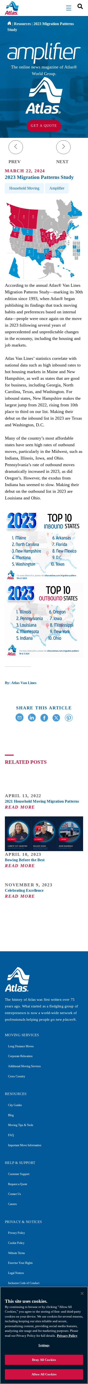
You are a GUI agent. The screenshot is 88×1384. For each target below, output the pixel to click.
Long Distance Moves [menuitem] (21, 1046)
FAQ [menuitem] (11, 1135)
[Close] (82, 1293)
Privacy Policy (67, 1335)
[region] (44, 1335)
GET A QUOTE (44, 125)
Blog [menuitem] (11, 1115)
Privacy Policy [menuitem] (16, 1233)
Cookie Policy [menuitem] (16, 1243)
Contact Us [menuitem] (14, 1194)
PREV (15, 161)
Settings (43, 1345)
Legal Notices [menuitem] (16, 1273)
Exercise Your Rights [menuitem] (20, 1263)
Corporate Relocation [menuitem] (20, 1056)
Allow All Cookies (44, 1374)
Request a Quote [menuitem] (17, 1184)
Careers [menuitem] (12, 1204)
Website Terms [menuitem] (16, 1253)
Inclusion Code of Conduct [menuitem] (23, 1283)
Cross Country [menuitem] (16, 1076)
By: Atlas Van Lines (20, 683)
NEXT (62, 161)
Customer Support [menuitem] (18, 1174)
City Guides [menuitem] (15, 1105)
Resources (22, 24)
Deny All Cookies (44, 1360)
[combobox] (78, 6)
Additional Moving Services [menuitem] (24, 1066)
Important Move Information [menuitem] (24, 1145)
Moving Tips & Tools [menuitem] (20, 1125)
